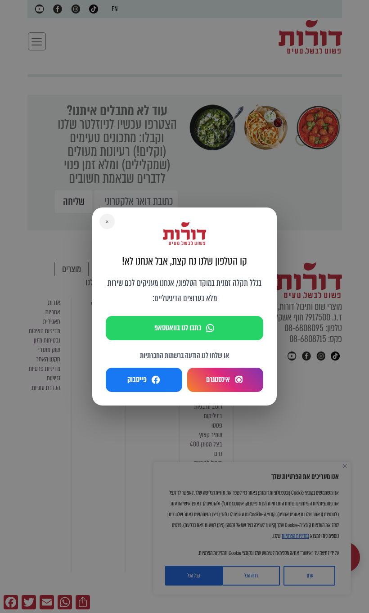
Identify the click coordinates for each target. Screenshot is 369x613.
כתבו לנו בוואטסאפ (177, 328)
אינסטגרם (218, 379)
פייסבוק (137, 379)
